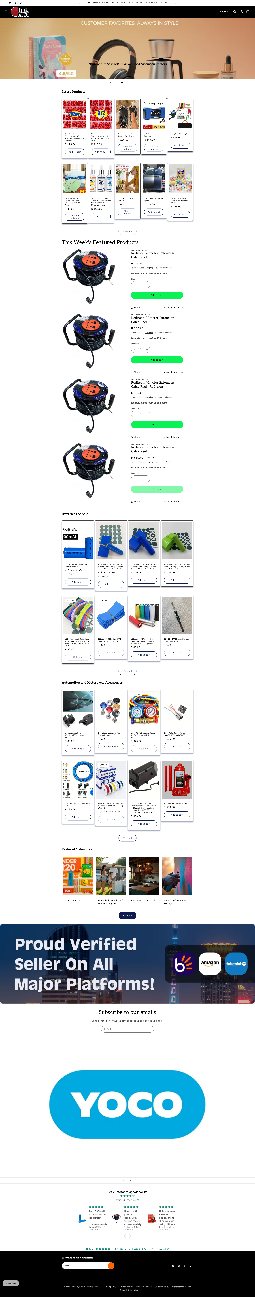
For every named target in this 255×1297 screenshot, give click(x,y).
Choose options (127, 147)
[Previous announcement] (79, 3)
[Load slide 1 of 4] (117, 82)
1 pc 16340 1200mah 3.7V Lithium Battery (76, 565)
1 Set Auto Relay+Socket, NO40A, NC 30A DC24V (175, 734)
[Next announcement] (176, 3)
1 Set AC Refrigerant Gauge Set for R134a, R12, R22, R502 (143, 735)
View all (127, 231)
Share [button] (137, 307)
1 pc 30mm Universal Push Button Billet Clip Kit (109, 734)
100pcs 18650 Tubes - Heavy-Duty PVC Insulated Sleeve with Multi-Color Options (143, 641)
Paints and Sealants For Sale (175, 902)
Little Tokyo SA (77, 1287)
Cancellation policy (129, 1290)
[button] (6, 12)
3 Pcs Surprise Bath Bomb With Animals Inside (179, 200)
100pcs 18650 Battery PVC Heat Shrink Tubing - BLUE (109, 640)
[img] (127, 1196)
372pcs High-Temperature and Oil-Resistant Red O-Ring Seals (100, 137)
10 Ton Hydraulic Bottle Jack (176, 803)
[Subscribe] (150, 1029)
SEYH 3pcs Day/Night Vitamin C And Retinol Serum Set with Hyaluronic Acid (101, 201)
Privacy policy (126, 1287)
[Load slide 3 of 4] (126, 82)
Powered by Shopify (92, 1287)
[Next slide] (138, 82)
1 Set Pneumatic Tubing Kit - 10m (77, 804)
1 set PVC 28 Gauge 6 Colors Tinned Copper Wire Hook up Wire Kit (111, 805)
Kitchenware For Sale (143, 900)
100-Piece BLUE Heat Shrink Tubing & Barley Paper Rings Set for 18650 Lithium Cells (110, 566)
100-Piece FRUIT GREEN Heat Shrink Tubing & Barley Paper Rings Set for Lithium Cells (177, 566)
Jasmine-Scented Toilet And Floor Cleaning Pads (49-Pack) (73, 201)
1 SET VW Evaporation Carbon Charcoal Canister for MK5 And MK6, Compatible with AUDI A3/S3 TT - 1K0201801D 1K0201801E (143, 808)
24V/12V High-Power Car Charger (153, 135)
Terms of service (144, 1287)
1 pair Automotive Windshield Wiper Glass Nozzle (75, 735)
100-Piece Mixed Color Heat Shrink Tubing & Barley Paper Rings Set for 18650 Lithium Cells (78, 642)
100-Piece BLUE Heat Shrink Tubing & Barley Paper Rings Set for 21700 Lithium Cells (143, 566)
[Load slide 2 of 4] (122, 82)
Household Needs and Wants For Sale (110, 902)
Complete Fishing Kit (179, 134)
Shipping (149, 268)
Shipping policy (162, 1287)
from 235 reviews (126, 1200)
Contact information (181, 1287)
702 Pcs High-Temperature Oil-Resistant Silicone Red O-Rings (74, 137)
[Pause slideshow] (144, 82)
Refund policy (109, 1287)
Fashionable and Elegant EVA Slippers (127, 135)
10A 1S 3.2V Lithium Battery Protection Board (176, 640)
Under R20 (71, 900)
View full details (171, 307)
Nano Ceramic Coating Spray (153, 199)
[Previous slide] (111, 82)
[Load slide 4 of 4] (131, 82)
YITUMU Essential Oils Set (126, 199)
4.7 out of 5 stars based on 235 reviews (135, 1249)
